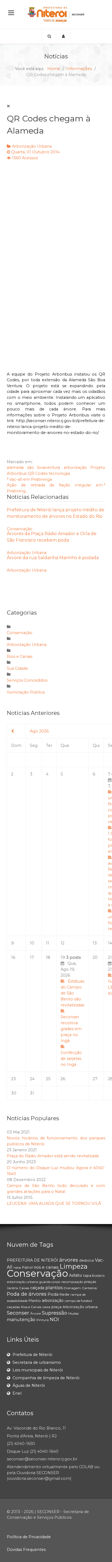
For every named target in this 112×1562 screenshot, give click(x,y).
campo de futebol (78, 1301)
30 (13, 1093)
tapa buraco (94, 1275)
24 (32, 1078)
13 (95, 943)
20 (95, 957)
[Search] (49, 36)
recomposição (72, 1282)
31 (32, 1093)
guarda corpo (49, 1282)
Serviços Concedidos (27, 680)
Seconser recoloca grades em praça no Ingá (71, 1028)
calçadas (13, 1307)
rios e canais (46, 1267)
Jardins (12, 1288)
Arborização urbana (80, 1307)
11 (47, 943)
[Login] (63, 36)
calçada (37, 1287)
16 (13, 957)
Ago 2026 (39, 731)
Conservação (19, 528)
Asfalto (75, 1275)
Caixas (24, 1288)
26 (63, 1078)
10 (32, 943)
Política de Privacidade (29, 1536)
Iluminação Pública (26, 692)
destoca (86, 1260)
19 (72, 1011)
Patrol (27, 1267)
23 (13, 1078)
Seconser (18, 1313)
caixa (46, 1307)
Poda (53, 1294)
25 (48, 1078)
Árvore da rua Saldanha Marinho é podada (53, 557)
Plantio (35, 1300)
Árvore (35, 1313)
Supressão (54, 1313)
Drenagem (72, 1288)
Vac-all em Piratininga (30, 479)
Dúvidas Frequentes (26, 1549)
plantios (54, 1287)
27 (95, 1078)
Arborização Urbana (32, 146)
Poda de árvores (26, 1294)
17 (32, 957)
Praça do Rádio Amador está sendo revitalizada (53, 1155)
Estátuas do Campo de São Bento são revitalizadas (72, 993)
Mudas (73, 1313)
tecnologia (59, 473)
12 (62, 943)
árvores (68, 1260)
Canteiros (89, 1288)
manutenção (21, 1319)
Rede (64, 1294)
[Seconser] (56, 14)
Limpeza (74, 1266)
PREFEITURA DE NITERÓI (32, 1260)
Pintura (42, 1320)
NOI (54, 1319)
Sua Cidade (17, 668)
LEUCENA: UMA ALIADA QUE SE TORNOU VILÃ (54, 1203)
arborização (75, 467)
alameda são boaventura (33, 467)
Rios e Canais (19, 656)
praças (90, 1281)
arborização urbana (22, 1282)
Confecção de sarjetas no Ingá (71, 1058)
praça (56, 1307)
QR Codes (38, 473)
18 (48, 957)
